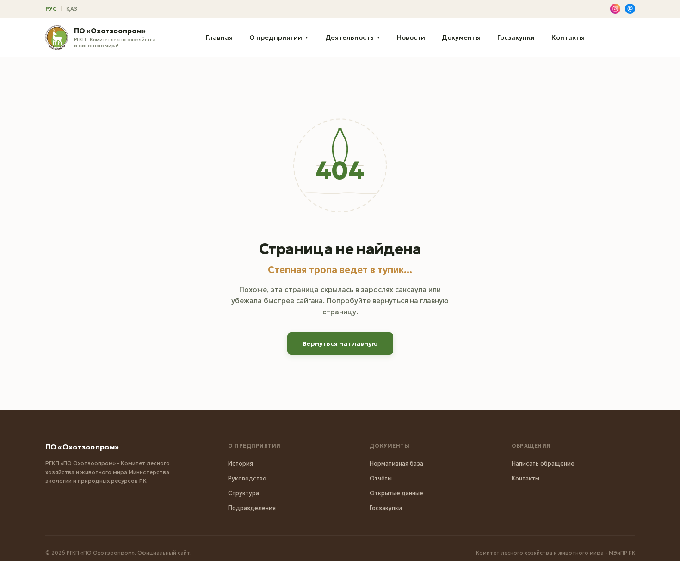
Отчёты (381, 478)
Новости (411, 37)
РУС (51, 9)
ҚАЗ (72, 9)
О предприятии (279, 37)
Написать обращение (543, 463)
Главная (219, 37)
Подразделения (252, 508)
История (240, 463)
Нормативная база (396, 463)
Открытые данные (396, 493)
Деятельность (352, 37)
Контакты (568, 37)
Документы (461, 37)
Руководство (247, 478)
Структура (243, 493)
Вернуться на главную (340, 343)
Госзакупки (516, 37)
